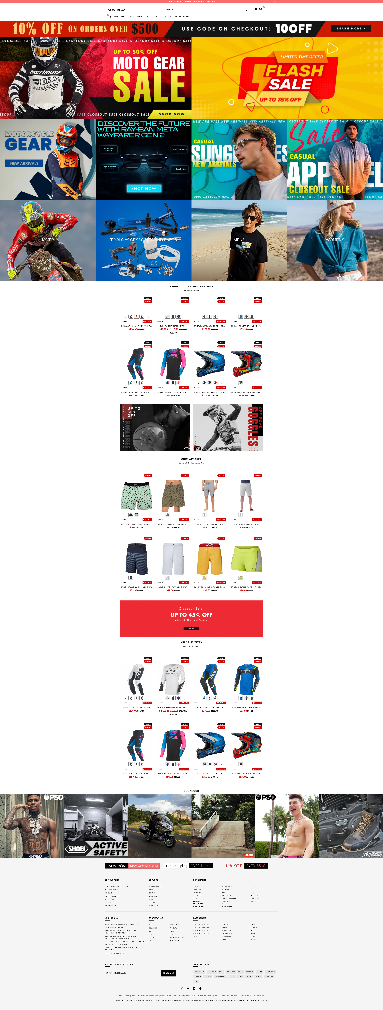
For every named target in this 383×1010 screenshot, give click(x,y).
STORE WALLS (156, 918)
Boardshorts (227, 936)
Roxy (195, 898)
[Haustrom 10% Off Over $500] (247, 866)
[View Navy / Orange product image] (136, 317)
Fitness (196, 939)
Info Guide (109, 902)
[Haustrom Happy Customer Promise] (132, 866)
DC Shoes (196, 901)
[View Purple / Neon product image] (141, 317)
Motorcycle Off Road (201, 924)
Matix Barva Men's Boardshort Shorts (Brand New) (136, 524)
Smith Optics (227, 907)
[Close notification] (274, 1)
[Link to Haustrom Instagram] (194, 988)
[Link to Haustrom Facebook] (181, 988)
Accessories (220, 976)
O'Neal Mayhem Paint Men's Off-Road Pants (136, 326)
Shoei (172, 934)
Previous (125, 317)
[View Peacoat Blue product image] (130, 578)
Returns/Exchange (112, 890)
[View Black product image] (209, 383)
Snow (195, 936)
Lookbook (153, 896)
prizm (240, 972)
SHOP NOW (210, 1)
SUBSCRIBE (168, 973)
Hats (252, 930)
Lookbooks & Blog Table (114, 953)
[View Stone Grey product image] (240, 515)
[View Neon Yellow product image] (240, 578)
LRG (252, 892)
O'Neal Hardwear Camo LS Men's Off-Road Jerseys (246, 326)
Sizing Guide (109, 899)
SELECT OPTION (142, 333)
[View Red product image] (215, 383)
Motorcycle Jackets (201, 930)
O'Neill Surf (197, 889)
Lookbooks (111, 918)
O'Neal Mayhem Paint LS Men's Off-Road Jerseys (173, 326)
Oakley (196, 886)
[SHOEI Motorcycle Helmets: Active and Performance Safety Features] (96, 826)
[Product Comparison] (110, 17)
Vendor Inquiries (155, 886)
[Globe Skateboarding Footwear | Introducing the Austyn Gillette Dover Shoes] (223, 826)
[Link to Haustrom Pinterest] (200, 988)
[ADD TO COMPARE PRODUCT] (125, 298)
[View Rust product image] (167, 515)
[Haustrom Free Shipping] (188, 866)
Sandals (254, 927)
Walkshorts (227, 933)
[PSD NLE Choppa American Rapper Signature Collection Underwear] (32, 826)
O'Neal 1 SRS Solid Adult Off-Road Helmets (210, 392)
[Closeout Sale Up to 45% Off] (191, 618)
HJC (150, 934)
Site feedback (110, 905)
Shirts (224, 927)
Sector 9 (254, 895)
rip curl (231, 976)
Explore (153, 880)
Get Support (112, 880)
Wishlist (152, 902)
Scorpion (225, 889)
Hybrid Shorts (227, 930)
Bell (150, 925)
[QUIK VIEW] (128, 298)
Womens (254, 939)
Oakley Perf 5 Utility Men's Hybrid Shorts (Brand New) (173, 587)
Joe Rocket (226, 895)
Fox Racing (226, 901)
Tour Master (256, 898)
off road (249, 972)
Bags (253, 933)
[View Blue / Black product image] (204, 317)
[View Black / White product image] (209, 317)
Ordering (108, 893)
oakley (259, 972)
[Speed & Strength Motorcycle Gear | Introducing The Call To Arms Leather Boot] (351, 826)
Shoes (253, 924)
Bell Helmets (198, 904)
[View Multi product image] (240, 383)
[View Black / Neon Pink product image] (130, 383)
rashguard (269, 976)
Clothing (225, 924)
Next (148, 317)
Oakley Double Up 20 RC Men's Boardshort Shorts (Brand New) (210, 587)
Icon (223, 892)
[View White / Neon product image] (141, 383)
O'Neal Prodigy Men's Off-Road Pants (136, 392)
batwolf (207, 976)
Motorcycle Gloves (201, 933)
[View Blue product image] (204, 383)
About (151, 890)
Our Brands (199, 880)
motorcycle (199, 972)
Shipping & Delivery (112, 896)
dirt (196, 981)
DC (150, 931)
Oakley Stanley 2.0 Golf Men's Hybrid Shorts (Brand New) (136, 587)
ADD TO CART (253, 531)
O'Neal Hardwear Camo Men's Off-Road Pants (210, 326)
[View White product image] (130, 317)
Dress (240, 976)
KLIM (223, 904)
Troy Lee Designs (229, 898)
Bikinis (224, 939)
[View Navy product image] (130, 515)
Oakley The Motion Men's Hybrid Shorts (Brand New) (246, 524)
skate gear (270, 972)
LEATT (253, 886)
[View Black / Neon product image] (136, 383)
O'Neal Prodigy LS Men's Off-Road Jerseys (173, 392)
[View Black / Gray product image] (215, 317)
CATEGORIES (199, 918)
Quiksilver (197, 895)
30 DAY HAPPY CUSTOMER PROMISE (117, 886)
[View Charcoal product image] (204, 515)
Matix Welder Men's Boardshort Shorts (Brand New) (210, 524)
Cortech (254, 901)
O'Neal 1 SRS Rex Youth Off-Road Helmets (246, 392)
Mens (253, 936)
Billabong (197, 892)
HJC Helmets (227, 886)
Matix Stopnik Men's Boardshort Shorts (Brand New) (173, 524)
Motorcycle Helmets (201, 927)
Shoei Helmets (199, 907)
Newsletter (153, 905)
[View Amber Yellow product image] (204, 578)
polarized (231, 972)
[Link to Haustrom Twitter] (188, 988)
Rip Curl (173, 928)
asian (221, 972)
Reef (253, 889)
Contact (152, 893)
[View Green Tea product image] (136, 515)
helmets (197, 976)
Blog (151, 899)
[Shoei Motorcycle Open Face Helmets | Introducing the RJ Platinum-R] (160, 826)
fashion (258, 976)
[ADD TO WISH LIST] (122, 298)
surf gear (212, 972)
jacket (249, 976)
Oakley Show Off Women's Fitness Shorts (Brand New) (246, 587)
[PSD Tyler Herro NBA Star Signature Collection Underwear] (287, 826)
